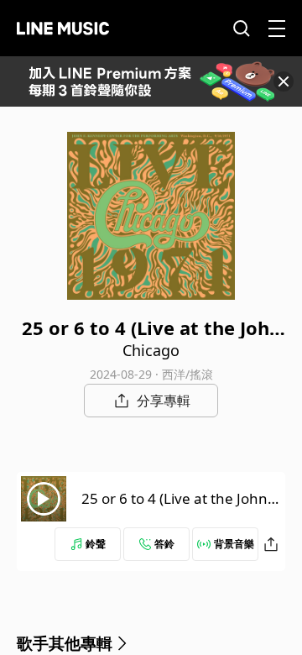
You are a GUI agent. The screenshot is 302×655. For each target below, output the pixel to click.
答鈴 (164, 544)
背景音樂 (234, 544)
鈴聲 (96, 544)
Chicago (151, 350)
